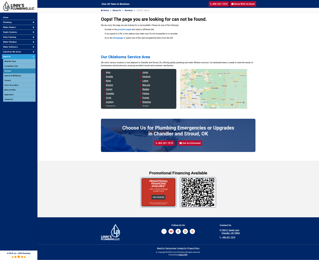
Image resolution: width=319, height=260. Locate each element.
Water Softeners (10, 47)
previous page (124, 29)
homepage (118, 38)
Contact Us (181, 248)
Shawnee (146, 102)
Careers (7, 80)
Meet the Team (10, 61)
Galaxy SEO (183, 255)
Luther (145, 81)
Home (106, 10)
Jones (145, 72)
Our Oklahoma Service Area (125, 57)
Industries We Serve (12, 52)
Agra (108, 72)
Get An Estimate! (191, 143)
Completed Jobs (11, 66)
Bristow (109, 85)
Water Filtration (10, 42)
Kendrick (146, 76)
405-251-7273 (165, 143)
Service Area (171, 248)
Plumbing (7, 22)
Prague (145, 97)
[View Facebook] (178, 231)
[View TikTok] (164, 231)
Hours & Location (11, 85)
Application (9, 95)
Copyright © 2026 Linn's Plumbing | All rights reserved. (179, 252)
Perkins (145, 93)
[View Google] (185, 231)
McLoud (146, 85)
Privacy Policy (193, 248)
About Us (117, 10)
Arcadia (109, 76)
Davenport (110, 106)
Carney (109, 89)
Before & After (10, 90)
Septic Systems (10, 32)
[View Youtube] (171, 231)
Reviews (129, 10)
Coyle (108, 97)
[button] (34, 22)
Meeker (145, 89)
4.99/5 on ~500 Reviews (19, 253)
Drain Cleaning (9, 37)
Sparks (145, 106)
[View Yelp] (192, 231)
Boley (108, 81)
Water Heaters (9, 27)
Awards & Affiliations (12, 76)
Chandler (110, 93)
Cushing (110, 102)
